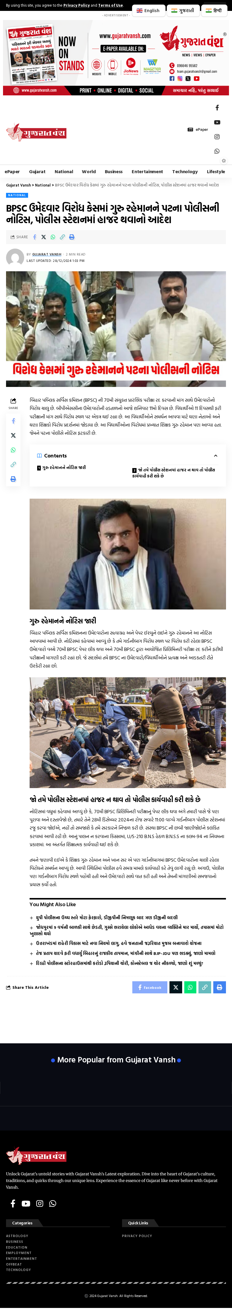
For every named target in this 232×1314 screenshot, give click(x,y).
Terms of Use (110, 5)
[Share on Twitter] (44, 237)
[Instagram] (217, 137)
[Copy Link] (62, 237)
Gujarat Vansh (47, 254)
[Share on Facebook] (34, 237)
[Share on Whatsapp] (53, 237)
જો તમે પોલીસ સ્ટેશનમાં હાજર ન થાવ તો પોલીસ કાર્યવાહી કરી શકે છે (173, 473)
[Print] (72, 237)
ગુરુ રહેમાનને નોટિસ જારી (64, 467)
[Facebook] (217, 108)
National (17, 195)
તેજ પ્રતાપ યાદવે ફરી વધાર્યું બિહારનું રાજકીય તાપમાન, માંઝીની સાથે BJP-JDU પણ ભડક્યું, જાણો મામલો (125, 953)
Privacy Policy (76, 5)
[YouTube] (217, 122)
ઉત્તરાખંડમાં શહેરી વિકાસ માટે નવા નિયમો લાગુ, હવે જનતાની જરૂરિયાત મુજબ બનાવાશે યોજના (118, 943)
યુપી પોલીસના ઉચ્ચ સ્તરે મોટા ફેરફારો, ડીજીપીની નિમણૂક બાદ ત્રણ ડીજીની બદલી (107, 917)
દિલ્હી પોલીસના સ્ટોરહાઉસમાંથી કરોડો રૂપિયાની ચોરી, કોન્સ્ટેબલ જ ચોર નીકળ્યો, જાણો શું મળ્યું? (119, 963)
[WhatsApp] (217, 151)
